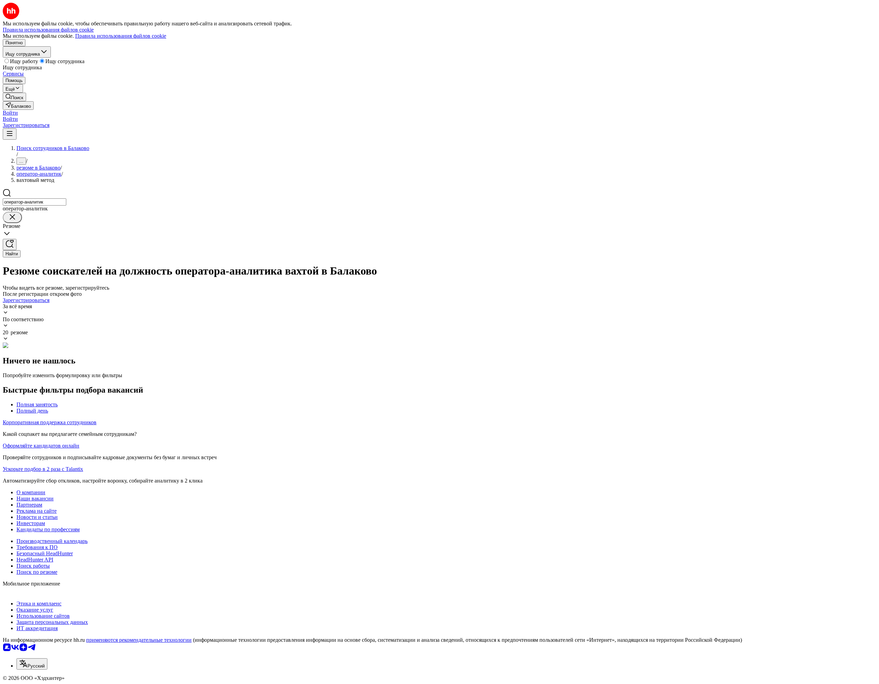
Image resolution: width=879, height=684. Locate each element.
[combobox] (34, 202)
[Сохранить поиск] (9, 244)
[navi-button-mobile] (9, 134)
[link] (14, 97)
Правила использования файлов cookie (120, 36)
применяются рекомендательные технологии (139, 640)
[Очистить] (12, 217)
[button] (10, 113)
